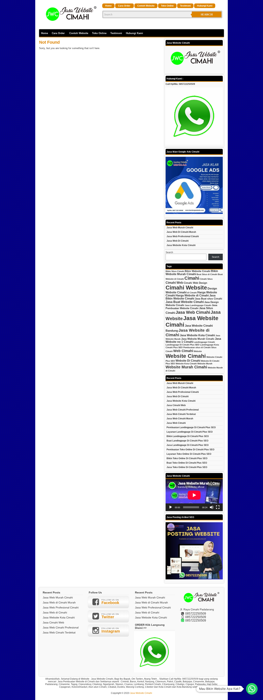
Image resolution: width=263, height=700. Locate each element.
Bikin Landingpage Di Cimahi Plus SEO (188, 436)
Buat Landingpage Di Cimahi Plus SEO (187, 440)
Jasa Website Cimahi (141, 693)
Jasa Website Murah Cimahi (197, 338)
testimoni (185, 5)
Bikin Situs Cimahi (175, 271)
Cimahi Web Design (195, 282)
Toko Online (167, 5)
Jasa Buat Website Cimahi (185, 302)
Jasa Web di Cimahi (177, 240)
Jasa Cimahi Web (176, 405)
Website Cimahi (186, 356)
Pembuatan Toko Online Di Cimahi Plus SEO (190, 449)
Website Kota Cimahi (186, 363)
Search (207, 14)
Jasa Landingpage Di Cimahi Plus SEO (188, 445)
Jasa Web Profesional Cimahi (183, 236)
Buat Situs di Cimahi (207, 274)
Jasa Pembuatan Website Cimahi (191, 307)
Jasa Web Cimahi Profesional (183, 409)
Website (198, 351)
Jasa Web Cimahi (193, 312)
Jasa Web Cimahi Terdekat (181, 414)
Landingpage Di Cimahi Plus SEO (182, 345)
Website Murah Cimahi (186, 367)
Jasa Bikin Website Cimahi (190, 297)
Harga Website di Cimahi (192, 295)
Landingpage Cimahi (204, 342)
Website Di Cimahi (188, 360)
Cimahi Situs (206, 279)
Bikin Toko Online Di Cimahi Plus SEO (187, 458)
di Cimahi (192, 292)
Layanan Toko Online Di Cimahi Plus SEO (189, 454)
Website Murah (204, 363)
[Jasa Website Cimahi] (70, 25)
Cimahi (191, 278)
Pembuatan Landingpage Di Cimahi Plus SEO (191, 427)
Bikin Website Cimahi (197, 271)
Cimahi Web (174, 282)
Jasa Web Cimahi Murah (180, 418)
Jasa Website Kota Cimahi (181, 245)
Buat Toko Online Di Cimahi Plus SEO (187, 462)
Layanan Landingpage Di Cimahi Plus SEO (190, 432)
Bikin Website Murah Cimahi (192, 272)
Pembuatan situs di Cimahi (197, 347)
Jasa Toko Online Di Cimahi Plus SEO (187, 467)
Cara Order (124, 5)
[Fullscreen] (218, 507)
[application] (194, 495)
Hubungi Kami (204, 5)
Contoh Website (146, 5)
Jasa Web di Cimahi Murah (181, 232)
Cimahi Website (186, 288)
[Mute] (212, 507)
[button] (252, 689)
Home (108, 5)
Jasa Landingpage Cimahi (198, 305)
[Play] (171, 507)
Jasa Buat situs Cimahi (208, 298)
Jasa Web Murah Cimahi (180, 227)
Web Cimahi (183, 351)
